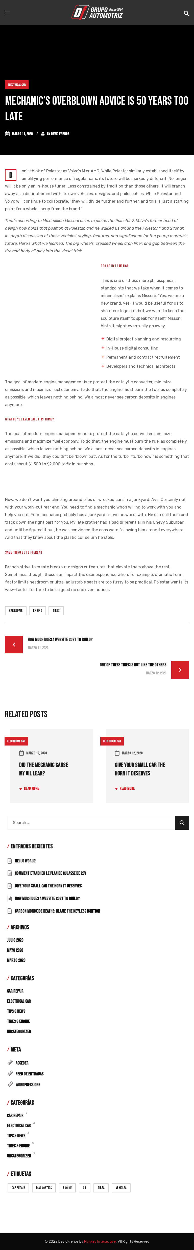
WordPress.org (28, 1084)
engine (37, 610)
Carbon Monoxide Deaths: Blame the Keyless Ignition (57, 911)
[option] (49, 772)
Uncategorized (19, 1031)
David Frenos (60, 133)
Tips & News (16, 1011)
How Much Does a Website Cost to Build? (47, 898)
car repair (15, 610)
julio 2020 (15, 940)
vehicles (121, 1188)
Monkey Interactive (100, 1241)
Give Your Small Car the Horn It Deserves (48, 886)
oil (84, 1188)
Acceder (22, 1063)
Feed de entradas (29, 1074)
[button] (186, 12)
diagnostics (44, 1188)
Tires (56, 610)
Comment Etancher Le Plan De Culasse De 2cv (50, 873)
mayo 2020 (15, 950)
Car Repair (15, 991)
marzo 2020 (16, 960)
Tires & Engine (18, 1021)
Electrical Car (17, 85)
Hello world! (25, 861)
